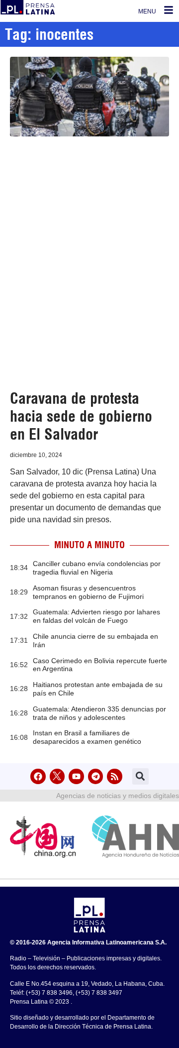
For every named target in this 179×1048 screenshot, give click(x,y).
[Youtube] (76, 776)
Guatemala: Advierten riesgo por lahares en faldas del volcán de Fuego (96, 616)
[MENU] (169, 10)
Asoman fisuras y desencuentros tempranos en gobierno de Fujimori (88, 592)
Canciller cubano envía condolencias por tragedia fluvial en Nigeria (97, 568)
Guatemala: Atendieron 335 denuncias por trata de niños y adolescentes (99, 713)
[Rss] (114, 776)
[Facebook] (38, 776)
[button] (140, 776)
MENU (147, 11)
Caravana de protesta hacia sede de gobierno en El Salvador (81, 416)
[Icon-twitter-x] (57, 776)
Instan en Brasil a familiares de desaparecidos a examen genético (87, 737)
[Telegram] (95, 776)
